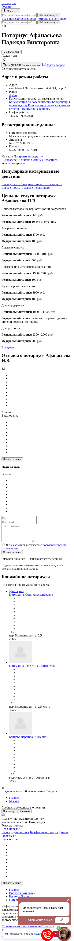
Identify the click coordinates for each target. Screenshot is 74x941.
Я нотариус (9, 811)
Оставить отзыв (12, 552)
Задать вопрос (55, 65)
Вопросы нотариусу (22, 893)
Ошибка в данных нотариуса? (39, 159)
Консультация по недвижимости (49, 105)
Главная (14, 889)
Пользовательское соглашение (21, 926)
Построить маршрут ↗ (28, 156)
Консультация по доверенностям (30, 102)
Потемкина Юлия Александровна (31, 594)
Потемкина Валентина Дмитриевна (32, 665)
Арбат (13, 95)
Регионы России (20, 896)
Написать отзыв (12, 459)
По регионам (57, 18)
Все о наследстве (13, 18)
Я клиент (25, 811)
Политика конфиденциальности (28, 928)
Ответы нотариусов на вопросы (29, 108)
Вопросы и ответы (36, 18)
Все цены (8, 347)
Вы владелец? (11, 159)
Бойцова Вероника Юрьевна (27, 736)
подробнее (40, 933)
